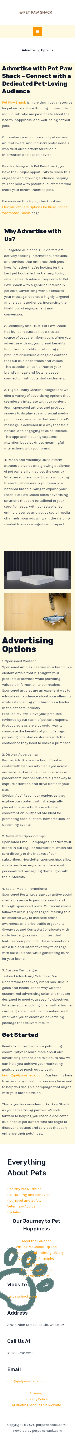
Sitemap (36, 1393)
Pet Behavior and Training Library (36, 1252)
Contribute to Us (36, 1276)
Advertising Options (36, 1270)
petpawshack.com (22, 1296)
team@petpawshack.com (23, 1075)
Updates (14, 1212)
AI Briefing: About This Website (36, 1405)
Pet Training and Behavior (28, 1194)
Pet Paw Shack (14, 102)
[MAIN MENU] (37, 31)
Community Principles (36, 1258)
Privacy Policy (36, 1399)
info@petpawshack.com (27, 1381)
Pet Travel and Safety (24, 1200)
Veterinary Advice (21, 1206)
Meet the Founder (36, 1241)
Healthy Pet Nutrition (24, 1189)
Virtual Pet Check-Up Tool (36, 1247)
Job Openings (37, 1264)
